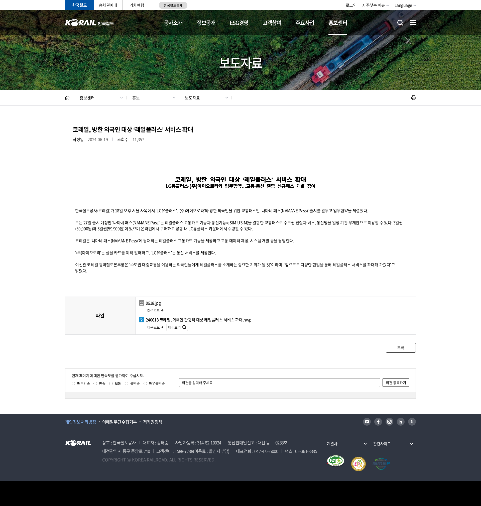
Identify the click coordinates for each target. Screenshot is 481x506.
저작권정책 (152, 422)
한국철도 (79, 5)
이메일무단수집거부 (119, 422)
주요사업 (304, 22)
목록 (400, 348)
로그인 (351, 5)
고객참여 (272, 22)
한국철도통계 (173, 5)
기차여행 (137, 5)
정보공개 (206, 22)
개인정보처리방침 (80, 422)
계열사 (332, 443)
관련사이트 (382, 443)
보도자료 (192, 98)
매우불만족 (157, 383)
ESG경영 (239, 22)
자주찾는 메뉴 (373, 5)
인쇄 (413, 97)
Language (403, 5)
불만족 (135, 383)
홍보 (136, 98)
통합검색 (400, 23)
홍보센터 (337, 22)
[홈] (67, 98)
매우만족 (83, 383)
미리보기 (174, 327)
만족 (102, 383)
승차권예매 (108, 5)
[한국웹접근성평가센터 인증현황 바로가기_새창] (335, 464)
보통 (118, 383)
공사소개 (173, 22)
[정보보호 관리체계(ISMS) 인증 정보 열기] (381, 464)
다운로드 (153, 310)
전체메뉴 (413, 22)
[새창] (367, 422)
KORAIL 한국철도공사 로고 (89, 22)
